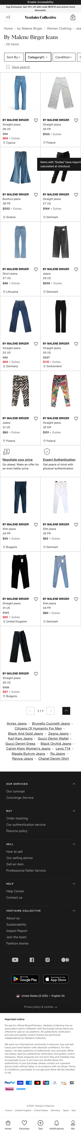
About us (13, 918)
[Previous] (30, 711)
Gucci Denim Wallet (53, 738)
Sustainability (16, 924)
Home (8, 28)
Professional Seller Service (26, 870)
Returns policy (17, 830)
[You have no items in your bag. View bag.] (73, 17)
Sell (10, 844)
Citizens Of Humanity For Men (38, 728)
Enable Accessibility (40, 2)
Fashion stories (17, 943)
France (8, 1110)
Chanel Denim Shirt (53, 758)
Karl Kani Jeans (20, 738)
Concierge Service (20, 797)
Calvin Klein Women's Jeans (28, 748)
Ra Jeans (57, 753)
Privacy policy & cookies (38, 1007)
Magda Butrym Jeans (28, 753)
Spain (66, 1110)
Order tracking (17, 818)
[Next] (50, 711)
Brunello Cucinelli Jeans (51, 723)
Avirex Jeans (17, 723)
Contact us (14, 897)
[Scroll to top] (66, 711)
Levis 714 (63, 748)
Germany (55, 1110)
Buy (9, 811)
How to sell (14, 851)
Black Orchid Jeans (56, 743)
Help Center (15, 891)
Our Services (17, 784)
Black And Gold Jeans (25, 733)
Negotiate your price (18, 459)
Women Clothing (59, 28)
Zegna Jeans (58, 733)
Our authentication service (26, 824)
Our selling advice (19, 857)
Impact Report (16, 930)
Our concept (15, 791)
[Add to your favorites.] (35, 120)
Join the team (16, 937)
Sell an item (15, 864)
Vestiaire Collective (23, 911)
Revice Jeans (22, 758)
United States (41, 1110)
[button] (73, 17)
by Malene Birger (29, 28)
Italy (74, 1110)
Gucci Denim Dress (20, 743)
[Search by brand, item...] (8, 17)
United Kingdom (23, 1110)
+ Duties (14, 138)
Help (10, 884)
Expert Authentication (59, 459)
